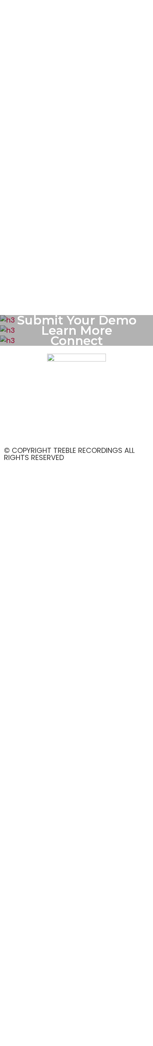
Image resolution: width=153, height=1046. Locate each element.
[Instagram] (39, 430)
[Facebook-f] (17, 430)
